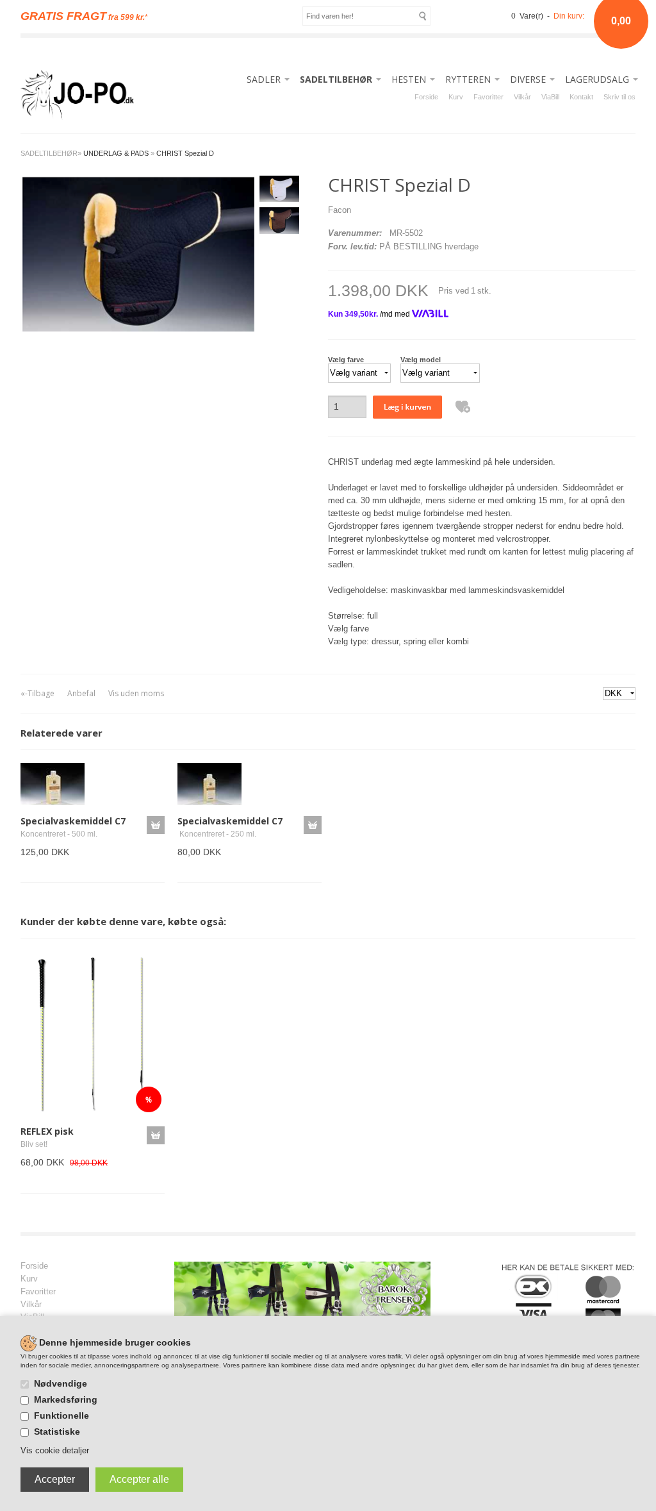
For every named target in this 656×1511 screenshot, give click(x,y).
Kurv (455, 97)
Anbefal (81, 693)
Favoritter (488, 97)
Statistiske (57, 1431)
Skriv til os (619, 97)
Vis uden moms (136, 693)
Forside (426, 97)
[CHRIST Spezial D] (137, 253)
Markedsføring (65, 1399)
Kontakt (581, 97)
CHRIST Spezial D (185, 153)
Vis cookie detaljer (54, 1450)
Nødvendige (60, 1383)
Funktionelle (61, 1415)
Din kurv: (569, 16)
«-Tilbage (37, 693)
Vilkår (522, 97)
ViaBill (550, 97)
